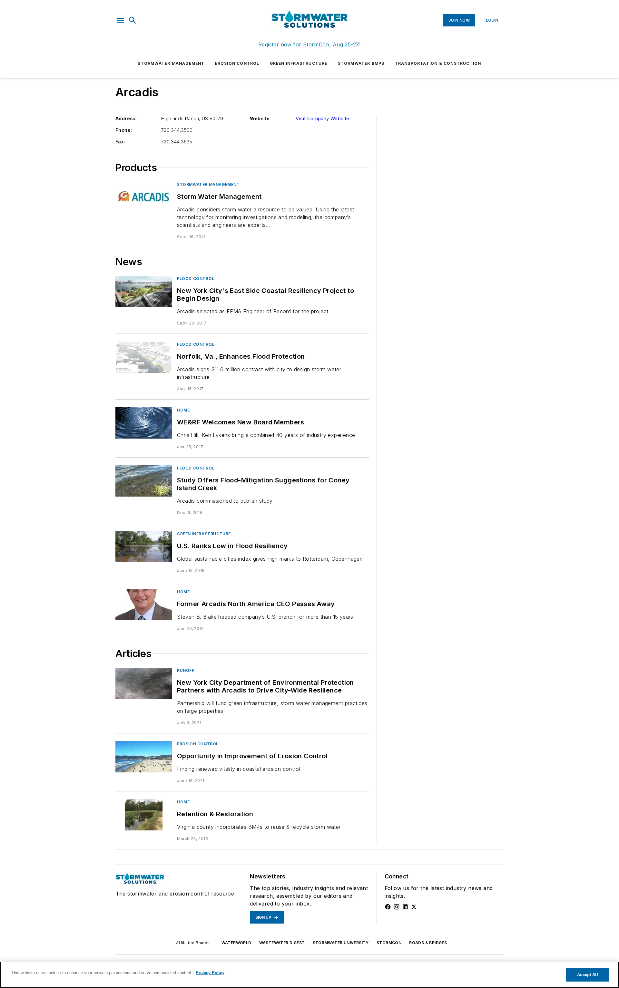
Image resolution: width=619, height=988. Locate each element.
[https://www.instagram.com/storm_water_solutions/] (396, 907)
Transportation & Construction (438, 63)
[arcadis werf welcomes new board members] (143, 423)
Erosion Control (237, 63)
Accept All (587, 974)
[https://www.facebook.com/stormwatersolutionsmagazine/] (388, 907)
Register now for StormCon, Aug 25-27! (309, 44)
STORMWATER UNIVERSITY (341, 942)
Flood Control (195, 278)
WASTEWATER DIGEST (282, 942)
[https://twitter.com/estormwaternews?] (414, 907)
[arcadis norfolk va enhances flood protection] (143, 357)
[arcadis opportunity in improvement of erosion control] (143, 756)
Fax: (120, 141)
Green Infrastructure (299, 63)
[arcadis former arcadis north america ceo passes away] (143, 604)
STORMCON (389, 942)
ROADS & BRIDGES (428, 942)
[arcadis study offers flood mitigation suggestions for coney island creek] (143, 481)
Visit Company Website (322, 118)
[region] (309, 975)
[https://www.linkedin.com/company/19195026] (405, 907)
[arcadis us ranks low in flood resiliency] (143, 546)
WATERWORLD (236, 942)
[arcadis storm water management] (143, 197)
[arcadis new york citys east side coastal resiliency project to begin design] (143, 291)
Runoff (185, 670)
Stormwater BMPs (361, 63)
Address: (126, 118)
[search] (132, 20)
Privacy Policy (210, 972)
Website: (260, 118)
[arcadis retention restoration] (143, 814)
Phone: (123, 130)
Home (183, 410)
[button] (120, 20)
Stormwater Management (171, 63)
